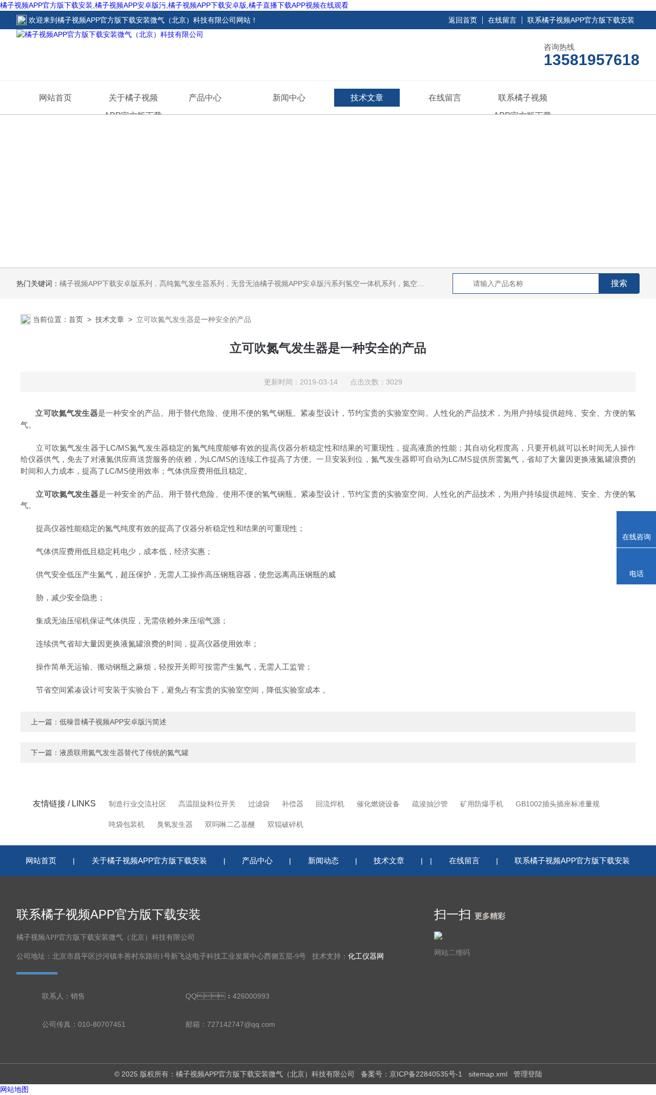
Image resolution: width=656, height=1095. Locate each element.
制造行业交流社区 (137, 804)
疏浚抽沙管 (430, 804)
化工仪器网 (366, 956)
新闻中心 (289, 97)
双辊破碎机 (285, 824)
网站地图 (14, 1089)
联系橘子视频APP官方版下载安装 (580, 20)
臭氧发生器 (175, 824)
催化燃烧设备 (378, 804)
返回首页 (462, 20)
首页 (76, 319)
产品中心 (205, 97)
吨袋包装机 (127, 824)
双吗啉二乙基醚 (230, 824)
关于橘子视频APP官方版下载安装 (149, 860)
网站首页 (55, 97)
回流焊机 (330, 804)
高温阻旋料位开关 (207, 804)
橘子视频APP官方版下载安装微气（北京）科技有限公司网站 (154, 20)
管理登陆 (528, 1074)
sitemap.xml (487, 1074)
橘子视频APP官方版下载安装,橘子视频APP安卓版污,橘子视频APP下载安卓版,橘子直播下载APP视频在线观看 (174, 5)
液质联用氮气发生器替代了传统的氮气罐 (124, 752)
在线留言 (502, 20)
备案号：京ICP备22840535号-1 (411, 1074)
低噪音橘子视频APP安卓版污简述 (113, 722)
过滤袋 (259, 804)
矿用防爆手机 (481, 804)
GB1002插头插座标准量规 (558, 804)
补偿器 (292, 804)
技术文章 (367, 97)
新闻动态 (323, 860)
